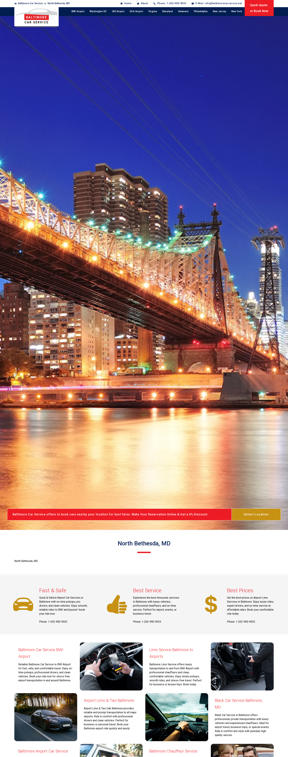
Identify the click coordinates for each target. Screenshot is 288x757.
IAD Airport (118, 11)
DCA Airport (136, 11)
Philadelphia (201, 11)
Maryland (167, 11)
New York (236, 11)
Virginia (152, 11)
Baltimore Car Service (30, 3)
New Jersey (219, 11)
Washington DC (98, 11)
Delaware (183, 11)
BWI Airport (78, 11)
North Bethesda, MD (59, 3)
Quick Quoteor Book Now (259, 8)
